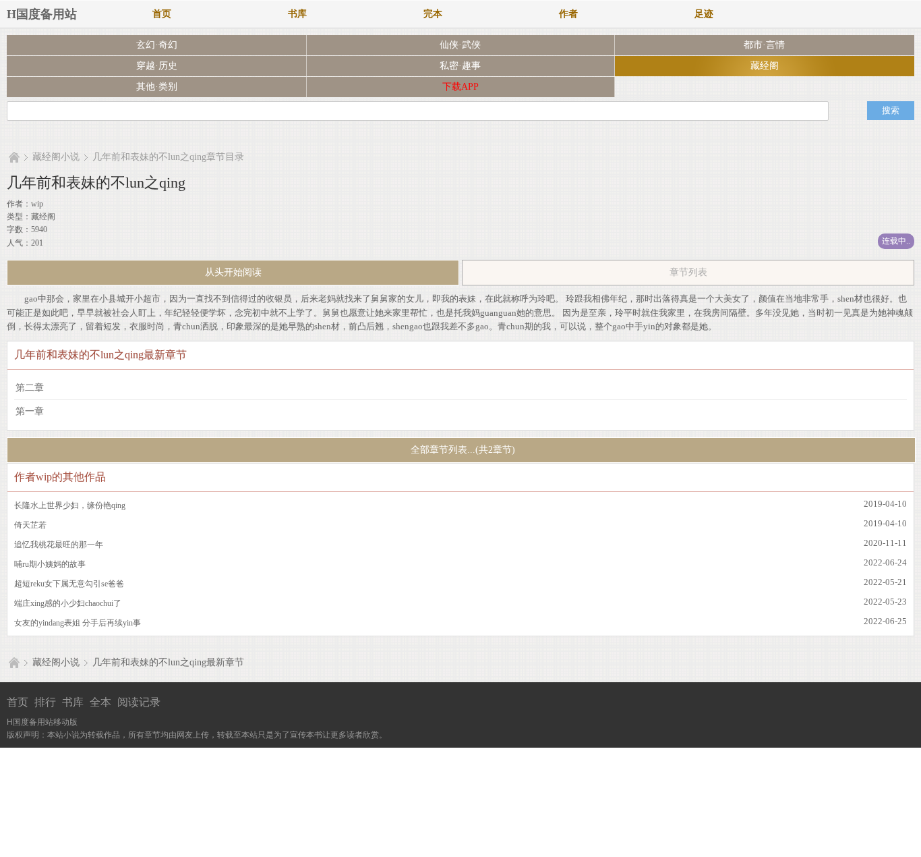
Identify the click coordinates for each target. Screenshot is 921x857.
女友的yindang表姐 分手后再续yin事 (77, 623)
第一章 (30, 411)
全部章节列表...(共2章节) (461, 450)
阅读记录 (138, 702)
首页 (161, 14)
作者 (568, 14)
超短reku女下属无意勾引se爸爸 (69, 583)
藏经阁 (764, 66)
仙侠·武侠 (460, 45)
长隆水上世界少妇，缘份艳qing (69, 505)
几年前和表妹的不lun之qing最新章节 (168, 662)
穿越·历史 (156, 66)
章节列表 (688, 272)
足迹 (703, 14)
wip (37, 204)
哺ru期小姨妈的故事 (50, 564)
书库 (297, 14)
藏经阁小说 (56, 157)
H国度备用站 (42, 14)
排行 (45, 702)
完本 (432, 14)
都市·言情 (764, 45)
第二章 (30, 388)
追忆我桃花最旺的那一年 (58, 544)
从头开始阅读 (233, 272)
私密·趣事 (460, 66)
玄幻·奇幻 (156, 45)
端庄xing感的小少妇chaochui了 (67, 603)
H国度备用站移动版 (42, 722)
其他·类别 (156, 87)
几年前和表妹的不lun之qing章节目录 (168, 157)
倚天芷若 (30, 525)
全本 (100, 702)
